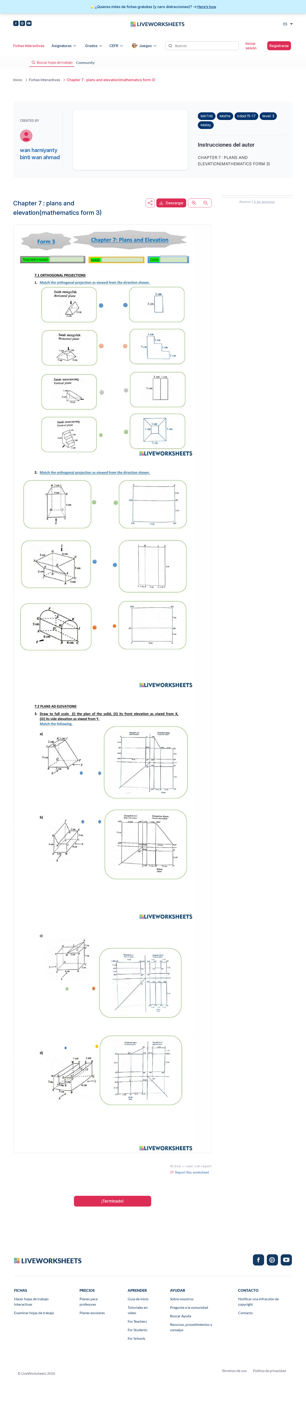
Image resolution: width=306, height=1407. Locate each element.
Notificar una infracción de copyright (258, 1301)
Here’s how (206, 6)
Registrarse (279, 45)
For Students (137, 1330)
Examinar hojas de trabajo (34, 1313)
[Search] (170, 45)
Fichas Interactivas (28, 45)
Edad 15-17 (246, 116)
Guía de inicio (138, 1299)
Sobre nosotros (182, 1299)
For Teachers (137, 1321)
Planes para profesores (88, 1301)
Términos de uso (234, 1370)
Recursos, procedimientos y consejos (191, 1327)
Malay (205, 125)
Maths (225, 116)
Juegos (145, 45)
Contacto (245, 1313)
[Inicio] (157, 24)
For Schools (136, 1338)
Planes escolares (92, 1313)
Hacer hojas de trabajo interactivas (31, 1301)
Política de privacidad (269, 1370)
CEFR (113, 45)
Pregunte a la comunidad (189, 1307)
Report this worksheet (192, 1172)
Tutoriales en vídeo (138, 1310)
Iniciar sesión (251, 45)
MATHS (206, 116)
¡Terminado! (112, 1201)
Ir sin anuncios (264, 202)
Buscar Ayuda (180, 1316)
